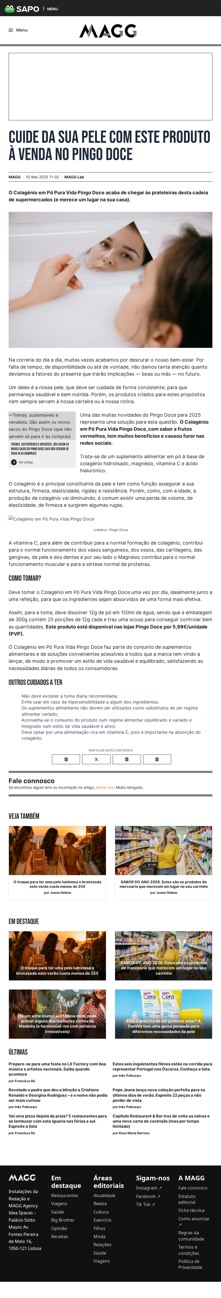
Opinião (59, 1228)
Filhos (99, 1228)
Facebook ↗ (148, 1196)
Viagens (59, 1204)
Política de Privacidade (190, 1264)
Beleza (100, 1204)
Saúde (57, 1212)
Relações (103, 1245)
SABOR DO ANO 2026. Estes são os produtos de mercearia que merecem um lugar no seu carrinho (164, 884)
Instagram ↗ (149, 1188)
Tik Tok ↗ (145, 1204)
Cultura (101, 1212)
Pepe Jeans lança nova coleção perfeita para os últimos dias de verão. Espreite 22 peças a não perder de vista (159, 1095)
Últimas (18, 1052)
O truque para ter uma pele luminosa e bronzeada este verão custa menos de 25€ (57, 884)
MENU (52, 9)
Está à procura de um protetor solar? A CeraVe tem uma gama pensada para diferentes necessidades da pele (164, 1026)
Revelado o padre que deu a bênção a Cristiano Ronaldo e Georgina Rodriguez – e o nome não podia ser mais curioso (58, 1095)
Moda (99, 1236)
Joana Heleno (60, 893)
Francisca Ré (25, 1081)
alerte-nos (105, 787)
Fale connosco (193, 1188)
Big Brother (63, 1220)
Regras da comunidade (191, 1236)
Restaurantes (64, 1195)
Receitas (59, 1236)
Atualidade (104, 1195)
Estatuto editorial (187, 1199)
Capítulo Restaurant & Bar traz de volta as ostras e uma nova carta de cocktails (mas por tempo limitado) (161, 1121)
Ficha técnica (191, 1210)
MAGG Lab (74, 177)
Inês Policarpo (130, 1075)
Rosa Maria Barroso (134, 1133)
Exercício (103, 1220)
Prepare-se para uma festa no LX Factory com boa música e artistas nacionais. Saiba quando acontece (57, 1069)
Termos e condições (188, 1250)
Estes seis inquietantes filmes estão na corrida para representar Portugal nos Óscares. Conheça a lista (162, 1067)
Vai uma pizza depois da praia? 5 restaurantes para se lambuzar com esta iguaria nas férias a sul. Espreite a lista (58, 1121)
